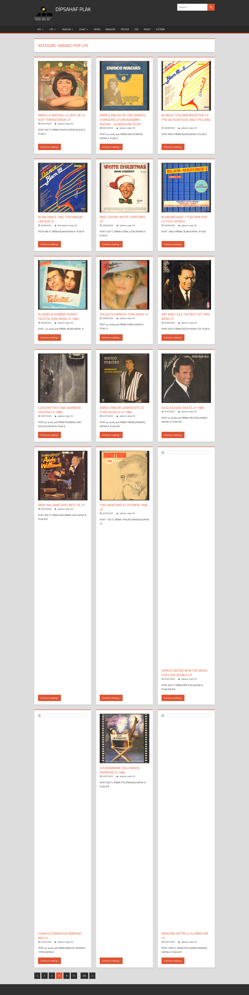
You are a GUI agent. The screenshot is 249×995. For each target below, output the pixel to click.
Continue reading (48, 146)
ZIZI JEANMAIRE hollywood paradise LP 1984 (120, 770)
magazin (110, 29)
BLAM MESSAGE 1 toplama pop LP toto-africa (184, 219)
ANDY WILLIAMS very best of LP (61, 505)
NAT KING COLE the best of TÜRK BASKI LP (186, 316)
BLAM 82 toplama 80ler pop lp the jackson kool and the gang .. (186, 120)
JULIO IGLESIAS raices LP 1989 (183, 407)
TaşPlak (66, 29)
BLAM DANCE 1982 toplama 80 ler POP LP (60, 219)
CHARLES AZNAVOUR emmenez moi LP (60, 935)
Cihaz (82, 29)
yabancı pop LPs (65, 123)
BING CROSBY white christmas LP (122, 219)
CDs (136, 29)
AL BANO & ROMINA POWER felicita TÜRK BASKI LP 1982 (58, 316)
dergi (97, 29)
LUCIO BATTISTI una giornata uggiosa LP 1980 (59, 410)
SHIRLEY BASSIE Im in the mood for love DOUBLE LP (184, 672)
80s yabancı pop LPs (67, 225)
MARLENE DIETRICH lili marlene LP (185, 935)
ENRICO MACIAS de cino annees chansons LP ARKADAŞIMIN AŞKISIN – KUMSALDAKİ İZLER (123, 120)
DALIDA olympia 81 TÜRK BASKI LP (124, 314)
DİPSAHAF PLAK (73, 9)
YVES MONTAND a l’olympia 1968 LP (123, 507)
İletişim (160, 29)
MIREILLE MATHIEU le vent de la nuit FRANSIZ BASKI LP (61, 117)
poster (125, 29)
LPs (51, 29)
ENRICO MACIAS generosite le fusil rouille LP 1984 (122, 410)
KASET (147, 29)
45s (39, 29)
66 (84, 975)
